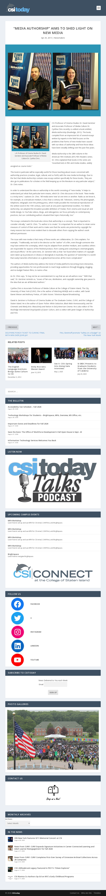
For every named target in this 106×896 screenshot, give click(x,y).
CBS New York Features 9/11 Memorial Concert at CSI (38, 838)
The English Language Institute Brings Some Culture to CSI (18, 370)
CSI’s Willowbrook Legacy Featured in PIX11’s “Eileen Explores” (42, 868)
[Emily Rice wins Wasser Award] (41, 355)
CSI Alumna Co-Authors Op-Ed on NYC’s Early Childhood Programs (44, 876)
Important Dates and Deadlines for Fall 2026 (28, 423)
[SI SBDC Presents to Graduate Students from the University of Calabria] (88, 354)
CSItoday (16, 893)
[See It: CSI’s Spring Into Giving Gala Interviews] (64, 354)
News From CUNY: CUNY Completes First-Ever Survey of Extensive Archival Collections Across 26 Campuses (55, 858)
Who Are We (86, 893)
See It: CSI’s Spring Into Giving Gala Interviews (63, 366)
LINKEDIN (35, 646)
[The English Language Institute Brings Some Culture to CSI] (18, 355)
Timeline (97, 893)
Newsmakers (59, 38)
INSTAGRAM (36, 632)
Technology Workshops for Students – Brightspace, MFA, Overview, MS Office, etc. (45, 415)
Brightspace (13, 554)
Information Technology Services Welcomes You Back (32, 440)
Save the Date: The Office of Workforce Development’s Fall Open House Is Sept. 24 (45, 432)
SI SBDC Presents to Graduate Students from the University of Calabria (87, 367)
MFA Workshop (14, 520)
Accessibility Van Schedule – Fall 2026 (24, 407)
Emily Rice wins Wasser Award (38, 368)
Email (41, 684)
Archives (8, 819)
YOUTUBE (35, 660)
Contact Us (74, 893)
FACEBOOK (35, 604)
